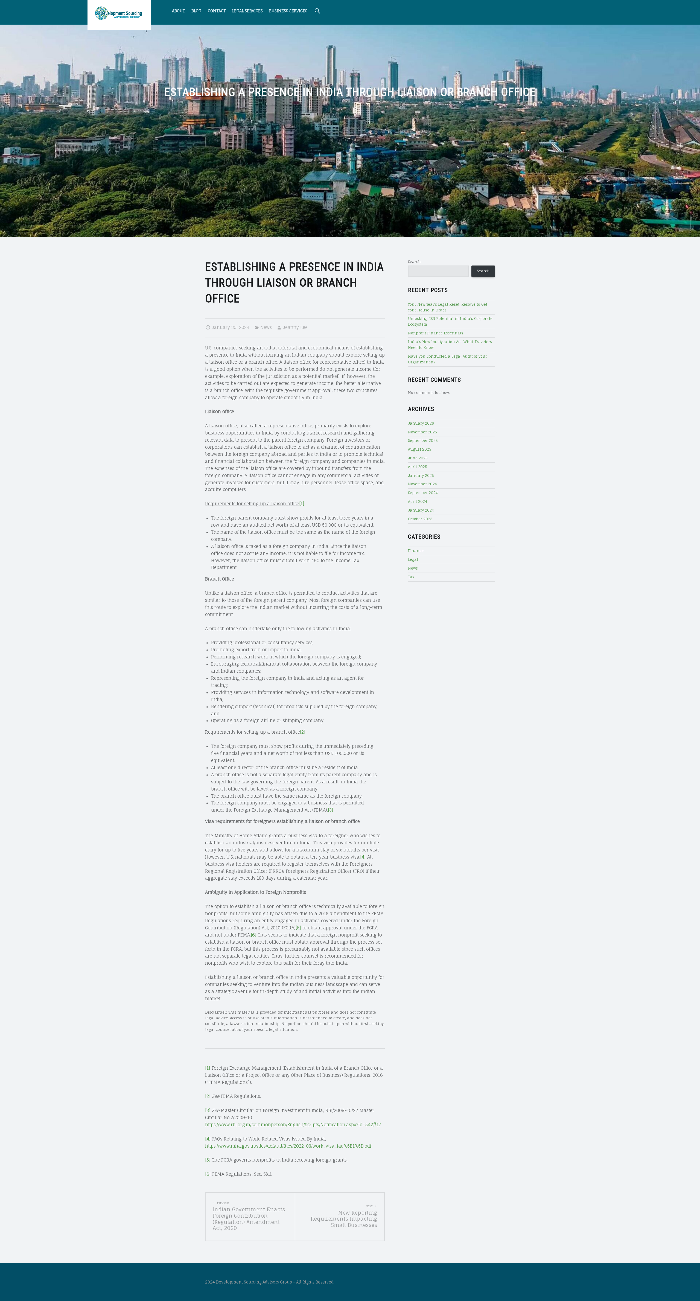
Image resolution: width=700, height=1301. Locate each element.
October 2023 (420, 519)
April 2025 (417, 467)
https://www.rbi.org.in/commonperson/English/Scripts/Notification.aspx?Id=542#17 (293, 1124)
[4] (363, 857)
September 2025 (423, 440)
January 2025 (421, 475)
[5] (298, 927)
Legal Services (247, 10)
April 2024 (417, 501)
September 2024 (423, 493)
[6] (253, 935)
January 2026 (421, 423)
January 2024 (421, 510)
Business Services (288, 10)
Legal (413, 559)
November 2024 (422, 484)
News (266, 327)
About (178, 10)
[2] (302, 732)
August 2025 (419, 449)
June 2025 (418, 458)
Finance (416, 551)
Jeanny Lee (295, 327)
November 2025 (422, 432)
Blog (196, 10)
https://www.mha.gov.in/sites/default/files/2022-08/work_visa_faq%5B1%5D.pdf (288, 1146)
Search (414, 261)
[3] (330, 810)
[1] (301, 503)
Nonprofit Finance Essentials (435, 333)
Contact (217, 10)
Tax (411, 577)
